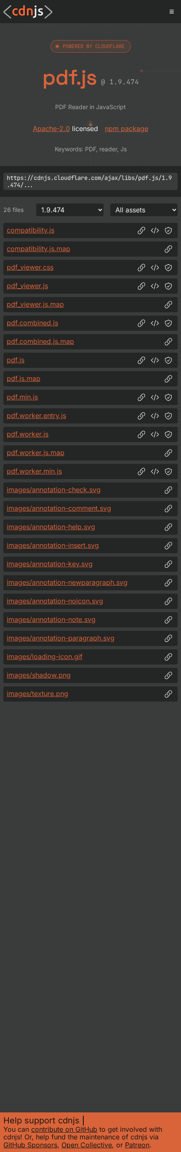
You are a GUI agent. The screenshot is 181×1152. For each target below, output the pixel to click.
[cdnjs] (28, 12)
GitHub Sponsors (30, 1145)
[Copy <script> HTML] (155, 230)
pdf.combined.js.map (40, 341)
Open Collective (86, 1145)
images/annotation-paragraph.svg (60, 638)
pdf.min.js (22, 397)
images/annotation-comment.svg (59, 508)
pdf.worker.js (27, 434)
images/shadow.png (39, 675)
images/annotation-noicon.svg (55, 601)
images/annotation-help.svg (51, 526)
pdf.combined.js (32, 323)
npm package (126, 128)
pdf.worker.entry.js (36, 415)
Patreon (137, 1145)
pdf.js (15, 360)
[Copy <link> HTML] (155, 267)
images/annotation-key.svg (50, 564)
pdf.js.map (23, 378)
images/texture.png (37, 693)
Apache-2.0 (51, 128)
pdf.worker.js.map (35, 452)
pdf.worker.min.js (34, 471)
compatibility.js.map (38, 248)
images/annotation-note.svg (51, 619)
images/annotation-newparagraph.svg (67, 582)
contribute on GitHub (64, 1129)
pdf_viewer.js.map (35, 304)
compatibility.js (30, 230)
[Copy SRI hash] (168, 230)
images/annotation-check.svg (54, 489)
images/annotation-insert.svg (53, 545)
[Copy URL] (141, 230)
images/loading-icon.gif (45, 656)
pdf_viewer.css (30, 267)
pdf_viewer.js (27, 285)
